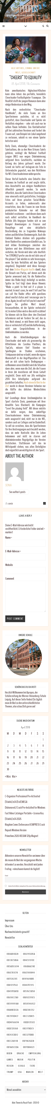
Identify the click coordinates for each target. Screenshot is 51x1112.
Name (8, 537)
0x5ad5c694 (13, 966)
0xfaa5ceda (13, 1047)
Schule (21, 1066)
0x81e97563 (12, 985)
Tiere (32, 1066)
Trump (10, 1072)
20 (31, 757)
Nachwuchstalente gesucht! (17, 932)
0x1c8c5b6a (12, 960)
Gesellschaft (29, 72)
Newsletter (10, 937)
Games (10, 1059)
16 (8, 757)
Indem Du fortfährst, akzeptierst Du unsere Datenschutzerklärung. (26, 886)
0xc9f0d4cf (12, 1016)
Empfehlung (35, 1053)
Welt (40, 1072)
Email (6, 875)
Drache (20, 1053)
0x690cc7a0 (12, 997)
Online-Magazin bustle (24, 269)
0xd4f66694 (13, 1022)
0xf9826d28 (28, 1041)
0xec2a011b (12, 1041)
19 (26, 757)
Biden (9, 1053)
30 (8, 769)
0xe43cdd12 (12, 1034)
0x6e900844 (28, 972)
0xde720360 (12, 1028)
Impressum (9, 920)
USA (20, 1072)
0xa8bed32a (13, 1010)
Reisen (10, 1066)
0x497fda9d (13, 991)
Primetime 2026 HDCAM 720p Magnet (21, 836)
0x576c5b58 (29, 991)
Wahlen (30, 1072)
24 (14, 763)
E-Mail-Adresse (13, 551)
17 (14, 757)
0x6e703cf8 (12, 972)
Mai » (14, 776)
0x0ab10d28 (13, 954)
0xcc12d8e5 (28, 1016)
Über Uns (9, 926)
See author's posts (17, 492)
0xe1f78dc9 (28, 1028)
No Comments (33, 84)
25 (20, 763)
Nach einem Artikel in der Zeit (25, 384)
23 (8, 763)
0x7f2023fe (12, 978)
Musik (20, 1059)
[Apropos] (25, 9)
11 (20, 751)
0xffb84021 (29, 1047)
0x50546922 (29, 1003)
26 (26, 763)
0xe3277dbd (28, 1034)
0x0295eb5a (29, 954)
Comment (9, 578)
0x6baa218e (29, 966)
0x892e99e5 (29, 997)
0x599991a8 (13, 1003)
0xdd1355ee (29, 1022)
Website (9, 565)
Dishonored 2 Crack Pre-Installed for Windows (25, 807)
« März (8, 776)
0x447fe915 (28, 985)
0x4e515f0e (29, 960)
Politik (31, 1059)
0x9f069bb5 (28, 978)
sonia (8, 485)
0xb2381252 (28, 1010)
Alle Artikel (17, 68)
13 (31, 751)
